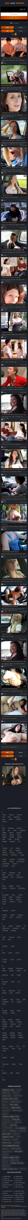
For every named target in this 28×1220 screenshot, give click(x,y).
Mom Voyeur (18, 1180)
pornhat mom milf (15, 1148)
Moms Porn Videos (20, 1182)
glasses (9, 171)
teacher (11, 1046)
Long (20, 31)
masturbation (20, 115)
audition (11, 819)
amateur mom (16, 1133)
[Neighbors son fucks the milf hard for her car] (14, 47)
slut (16, 610)
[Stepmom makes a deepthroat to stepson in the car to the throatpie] (14, 129)
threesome (5, 1048)
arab (9, 817)
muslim (19, 975)
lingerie (5, 961)
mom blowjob (17, 1142)
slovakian (5, 1024)
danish (4, 872)
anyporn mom (6, 1096)
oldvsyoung (21, 60)
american (4, 115)
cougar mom (17, 1122)
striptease (5, 1037)
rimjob (19, 1010)
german (4, 60)
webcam (5, 1073)
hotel (23, 928)
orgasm (5, 993)
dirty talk (11, 875)
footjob (4, 901)
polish (24, 999)
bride (4, 839)
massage (10, 968)
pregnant (19, 1001)
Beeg (4, 639)
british (12, 581)
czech (13, 416)
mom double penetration (7, 1127)
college (20, 852)
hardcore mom (8, 1089)
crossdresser (21, 859)
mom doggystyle (20, 1128)
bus (19, 841)
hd (7, 60)
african (4, 814)
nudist (12, 981)
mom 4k (13, 1125)
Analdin (4, 721)
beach (15, 830)
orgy (11, 993)
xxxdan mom (15, 1139)
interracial (11, 937)
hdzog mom (4, 1124)
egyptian (11, 886)
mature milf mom (5, 1119)
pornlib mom (5, 1159)
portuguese (5, 1001)
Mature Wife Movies (8, 1197)
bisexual (12, 834)
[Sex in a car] (14, 513)
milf (14, 60)
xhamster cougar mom (7, 1122)
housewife (5, 930)
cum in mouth (23, 142)
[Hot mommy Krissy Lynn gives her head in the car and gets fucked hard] (14, 486)
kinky (4, 952)
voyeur (21, 1064)
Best (7, 27)
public (23, 252)
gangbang (5, 910)
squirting (5, 1035)
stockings (12, 1035)
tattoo (4, 1046)
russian (21, 144)
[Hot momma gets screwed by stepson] (14, 540)
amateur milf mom (6, 1110)
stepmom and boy (17, 1110)
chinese (5, 852)
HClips (4, 200)
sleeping (19, 1021)
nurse (4, 984)
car (11, 87)
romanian (5, 1013)
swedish (13, 1037)
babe (3, 608)
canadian (5, 848)
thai (24, 1046)
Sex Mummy (6, 1178)
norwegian (5, 981)
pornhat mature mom (10, 1098)
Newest (21, 27)
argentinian (17, 817)
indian (4, 937)
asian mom (15, 1107)
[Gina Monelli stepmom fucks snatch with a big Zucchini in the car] (14, 705)
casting (18, 848)
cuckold (12, 861)
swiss (4, 1039)
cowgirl (4, 859)
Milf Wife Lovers (7, 1199)
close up (17, 142)
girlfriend (5, 915)
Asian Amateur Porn (20, 1193)
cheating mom (12, 1130)
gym (4, 919)
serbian (18, 1019)
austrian (5, 821)
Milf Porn (5, 1193)
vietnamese (5, 1064)
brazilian (12, 837)
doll (12, 877)
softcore (19, 471)
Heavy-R (4, 694)
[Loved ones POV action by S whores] (14, 595)
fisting (11, 899)
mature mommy (22, 1130)
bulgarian (12, 841)
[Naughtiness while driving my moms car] (14, 102)
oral (19, 990)
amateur (4, 142)
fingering (18, 897)
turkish (4, 1050)
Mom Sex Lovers (19, 1201)
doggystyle (10, 389)
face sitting (5, 895)
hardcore (18, 416)
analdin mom (5, 1162)
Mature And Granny (8, 1185)
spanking (12, 1033)
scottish (10, 1019)
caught (4, 850)
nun (19, 981)
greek (11, 917)
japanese (5, 946)
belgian (4, 832)
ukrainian (5, 1057)
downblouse (20, 877)
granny (4, 917)
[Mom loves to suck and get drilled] (14, 211)
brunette (9, 115)
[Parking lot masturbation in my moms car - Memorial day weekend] (14, 294)
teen (3, 61)
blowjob (4, 170)
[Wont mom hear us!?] (14, 623)
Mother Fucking (19, 1195)
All (7, 31)
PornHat (4, 447)
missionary (5, 975)
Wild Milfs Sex (18, 1176)
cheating (11, 142)
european (10, 252)
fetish (4, 897)
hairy (4, 926)
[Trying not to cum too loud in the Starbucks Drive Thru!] (14, 458)
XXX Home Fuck (19, 1187)
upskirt (12, 1057)
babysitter (11, 828)
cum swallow (19, 170)
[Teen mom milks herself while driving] (14, 678)
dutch (6, 252)
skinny (12, 1021)
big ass (3, 87)
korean (17, 952)
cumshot (8, 334)
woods (18, 1073)
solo (13, 116)
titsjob (13, 1048)
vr (3, 1066)
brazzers (20, 837)
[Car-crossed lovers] (14, 431)
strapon (21, 1035)
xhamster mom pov (16, 1101)
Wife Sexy (5, 1187)
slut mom (18, 1136)
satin (4, 1019)
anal (3, 416)
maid (4, 968)
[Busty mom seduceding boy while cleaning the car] (14, 376)
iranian (19, 937)
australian (18, 819)
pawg (18, 999)
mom (17, 60)
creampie (20, 87)
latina (12, 959)
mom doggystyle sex (10, 1145)
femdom (20, 895)
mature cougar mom (10, 1116)
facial (13, 895)
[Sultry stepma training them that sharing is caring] (14, 348)
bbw (8, 526)
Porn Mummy (18, 1185)
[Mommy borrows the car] (14, 321)
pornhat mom (5, 1101)
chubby (15, 87)
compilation (14, 855)
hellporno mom (6, 1092)
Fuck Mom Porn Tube (8, 1191)
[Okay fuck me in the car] (14, 184)
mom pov (16, 1119)
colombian (5, 855)
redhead (4, 500)
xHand (4, 419)
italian (9, 939)
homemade (16, 928)
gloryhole (20, 915)
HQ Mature (6, 1182)
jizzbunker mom (14, 1160)
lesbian (19, 959)
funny (4, 903)
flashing (18, 899)
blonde (7, 581)
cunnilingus (4, 389)
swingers (21, 1037)
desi (20, 872)
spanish (5, 1033)
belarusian (22, 830)
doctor (18, 875)
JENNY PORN (6, 1176)
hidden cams (6, 928)
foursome (12, 901)
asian (4, 819)
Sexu (4, 364)
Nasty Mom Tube (7, 1201)
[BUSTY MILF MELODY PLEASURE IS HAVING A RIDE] (14, 239)
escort (18, 886)
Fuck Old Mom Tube (8, 1195)
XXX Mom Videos (14, 3)
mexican (12, 970)
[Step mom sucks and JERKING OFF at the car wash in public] (14, 156)
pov (20, 89)
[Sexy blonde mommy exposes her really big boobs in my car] (14, 568)
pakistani (5, 999)
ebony (4, 886)
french (10, 224)
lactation (14, 691)
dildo (11, 307)
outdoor (16, 89)
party (11, 999)
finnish (4, 899)
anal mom (19, 1089)
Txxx (4, 282)
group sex (19, 917)
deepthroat (4, 144)
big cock (4, 279)
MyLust (4, 584)
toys (20, 1048)
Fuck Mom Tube (19, 1199)
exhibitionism (22, 888)
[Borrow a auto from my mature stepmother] (14, 266)
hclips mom (4, 1104)
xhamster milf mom (18, 1095)
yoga (4, 1079)
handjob (13, 334)
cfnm (11, 850)
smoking (5, 1026)
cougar (6, 361)
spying (19, 1033)
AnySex (4, 502)
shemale (5, 1021)
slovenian (13, 1024)
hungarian (13, 930)
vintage (14, 1064)
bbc (3, 830)
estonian (5, 888)
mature (10, 60)
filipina (11, 897)
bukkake (5, 841)
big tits (8, 87)
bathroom (19, 828)
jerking (16, 171)
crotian (4, 861)
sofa (11, 1026)
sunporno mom (5, 1148)
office (4, 990)
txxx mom (14, 1104)
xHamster (5, 63)
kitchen (10, 952)
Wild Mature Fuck (19, 1197)
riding (12, 1010)
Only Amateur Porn (8, 1180)
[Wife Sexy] (14, 733)
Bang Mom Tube (19, 1191)
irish (4, 939)
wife (11, 1073)
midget (19, 970)
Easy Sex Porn (19, 1178)
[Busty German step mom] (14, 74)
